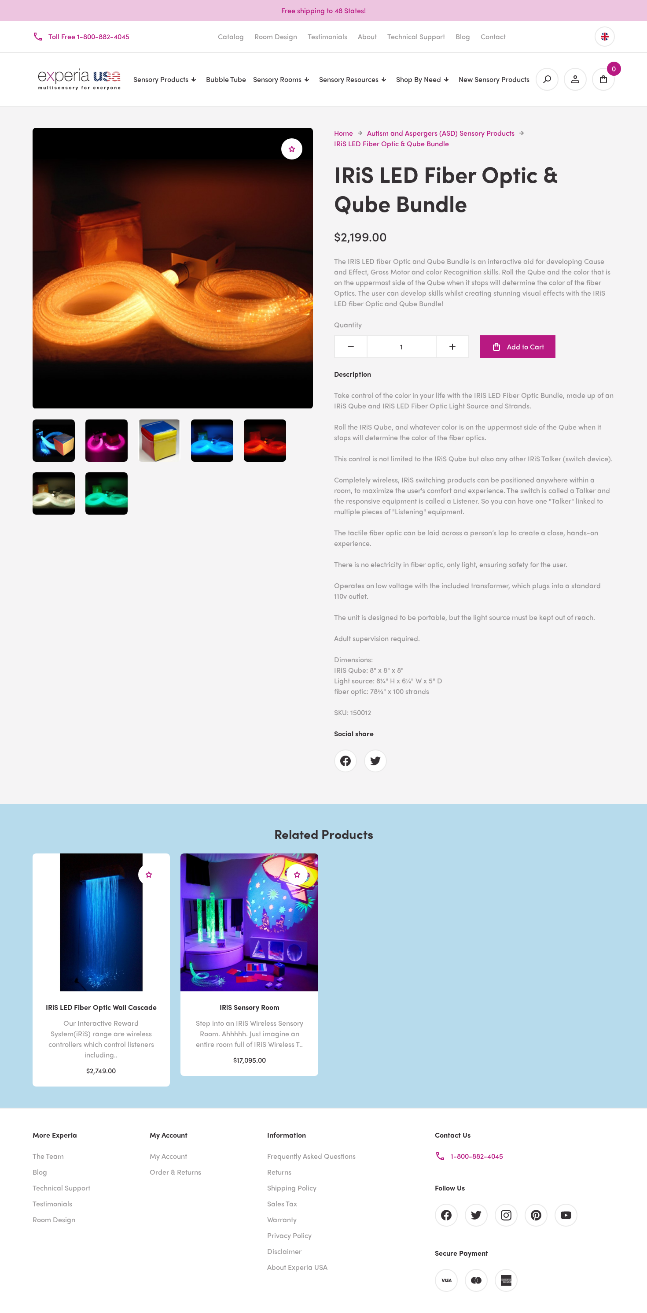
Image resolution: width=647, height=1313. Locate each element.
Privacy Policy (289, 1235)
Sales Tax (282, 1203)
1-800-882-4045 (477, 1156)
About (367, 36)
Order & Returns (175, 1172)
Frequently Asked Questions (311, 1156)
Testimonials (327, 36)
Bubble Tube (226, 79)
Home (343, 133)
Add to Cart (525, 346)
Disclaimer (284, 1251)
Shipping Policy (291, 1188)
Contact (493, 36)
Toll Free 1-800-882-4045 (88, 36)
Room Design (275, 36)
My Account (168, 1156)
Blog (463, 36)
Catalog (231, 36)
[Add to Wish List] (291, 148)
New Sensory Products (494, 79)
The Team (48, 1156)
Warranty (282, 1219)
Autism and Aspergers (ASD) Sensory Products (441, 133)
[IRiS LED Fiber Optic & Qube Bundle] (173, 403)
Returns (279, 1172)
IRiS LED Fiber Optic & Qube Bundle (391, 143)
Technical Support (416, 36)
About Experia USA (297, 1267)
